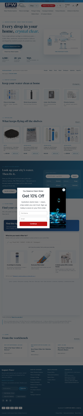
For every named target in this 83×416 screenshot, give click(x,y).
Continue (33, 224)
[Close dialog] (63, 189)
